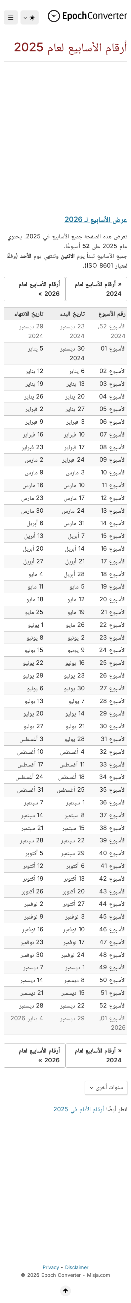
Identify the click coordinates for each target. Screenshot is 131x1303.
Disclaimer (76, 1267)
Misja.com (98, 1275)
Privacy (51, 1267)
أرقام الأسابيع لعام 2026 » (39, 288)
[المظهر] (29, 17)
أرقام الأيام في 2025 (78, 1109)
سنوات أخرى (108, 1086)
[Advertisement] (65, 130)
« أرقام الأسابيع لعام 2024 (98, 288)
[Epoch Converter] (85, 16)
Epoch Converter (61, 1275)
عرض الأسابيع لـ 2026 (95, 219)
